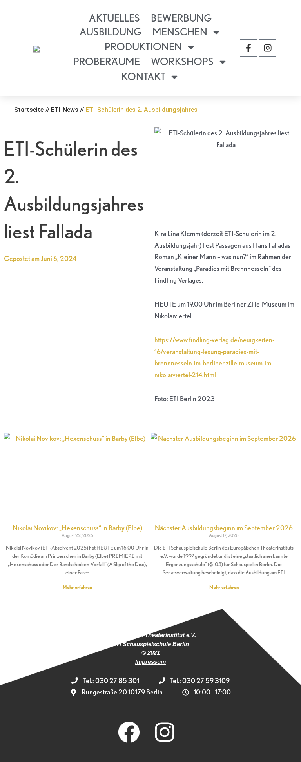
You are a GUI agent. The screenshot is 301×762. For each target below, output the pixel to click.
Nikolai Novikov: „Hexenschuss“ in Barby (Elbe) (77, 528)
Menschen (179, 32)
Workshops (182, 61)
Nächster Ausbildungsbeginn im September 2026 (224, 528)
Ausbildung (110, 32)
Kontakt (143, 76)
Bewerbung (181, 18)
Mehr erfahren (77, 587)
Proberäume (106, 61)
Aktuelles (114, 18)
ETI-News (64, 109)
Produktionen (143, 46)
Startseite (29, 109)
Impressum (150, 661)
